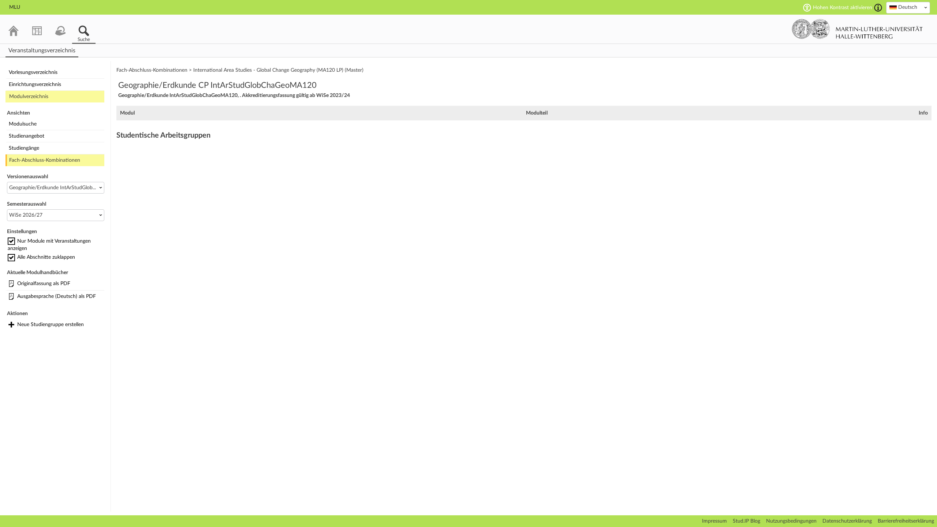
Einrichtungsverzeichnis (35, 84)
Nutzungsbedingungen (791, 521)
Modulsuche (23, 124)
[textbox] (908, 7)
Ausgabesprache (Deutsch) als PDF (56, 296)
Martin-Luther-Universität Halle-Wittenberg (857, 29)
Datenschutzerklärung (847, 521)
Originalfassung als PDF (43, 283)
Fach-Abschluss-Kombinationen (44, 160)
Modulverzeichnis (28, 96)
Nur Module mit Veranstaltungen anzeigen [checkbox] (49, 245)
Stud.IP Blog (746, 521)
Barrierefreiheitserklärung (906, 521)
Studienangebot (26, 136)
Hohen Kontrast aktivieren (842, 7)
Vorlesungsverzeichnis (33, 72)
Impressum (714, 521)
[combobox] (908, 8)
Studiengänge (24, 148)
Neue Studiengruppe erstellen (50, 324)
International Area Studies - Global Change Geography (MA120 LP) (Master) (278, 70)
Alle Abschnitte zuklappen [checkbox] (46, 257)
